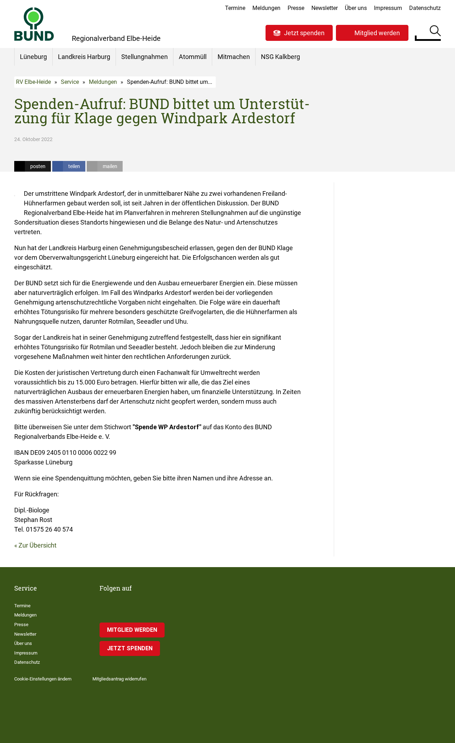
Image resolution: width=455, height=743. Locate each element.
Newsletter (324, 8)
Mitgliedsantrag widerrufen (119, 679)
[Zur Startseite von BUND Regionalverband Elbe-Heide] (34, 24)
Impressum (388, 8)
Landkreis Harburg (84, 56)
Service (70, 82)
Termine (235, 8)
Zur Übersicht (37, 545)
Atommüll (193, 56)
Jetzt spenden (304, 33)
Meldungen (266, 8)
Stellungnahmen (144, 56)
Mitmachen (234, 56)
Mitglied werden (377, 33)
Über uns (356, 8)
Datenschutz (425, 8)
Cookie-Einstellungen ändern (42, 679)
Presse (296, 8)
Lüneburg (33, 56)
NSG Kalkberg (280, 56)
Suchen (435, 32)
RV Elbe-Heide (33, 82)
